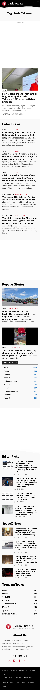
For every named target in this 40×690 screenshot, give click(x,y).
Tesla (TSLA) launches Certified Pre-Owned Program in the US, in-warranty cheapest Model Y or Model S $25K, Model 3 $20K (25, 467)
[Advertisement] (20, 44)
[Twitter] (9, 661)
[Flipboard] (14, 661)
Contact (4, 675)
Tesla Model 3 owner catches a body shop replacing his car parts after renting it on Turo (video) (19, 353)
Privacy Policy (31, 670)
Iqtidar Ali (6, 114)
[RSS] (29, 661)
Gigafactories (7, 215)
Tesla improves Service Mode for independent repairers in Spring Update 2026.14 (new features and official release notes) (25, 510)
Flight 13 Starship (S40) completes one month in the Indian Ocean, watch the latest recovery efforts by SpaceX (25, 546)
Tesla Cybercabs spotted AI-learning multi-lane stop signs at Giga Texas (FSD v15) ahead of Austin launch (19, 221)
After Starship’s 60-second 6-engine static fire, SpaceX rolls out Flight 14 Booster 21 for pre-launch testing (19, 156)
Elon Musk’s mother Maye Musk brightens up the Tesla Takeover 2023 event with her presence (19, 98)
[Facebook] (19, 661)
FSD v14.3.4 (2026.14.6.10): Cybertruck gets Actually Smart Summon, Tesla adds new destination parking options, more (25, 483)
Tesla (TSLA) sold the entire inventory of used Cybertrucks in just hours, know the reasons (25, 496)
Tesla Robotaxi (8, 194)
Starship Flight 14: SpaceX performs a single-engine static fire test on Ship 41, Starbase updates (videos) (25, 560)
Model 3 (5, 347)
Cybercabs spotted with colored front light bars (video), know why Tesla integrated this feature (19, 135)
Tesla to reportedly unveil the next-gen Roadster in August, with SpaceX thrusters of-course (25, 572)
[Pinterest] (24, 661)
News (5, 90)
